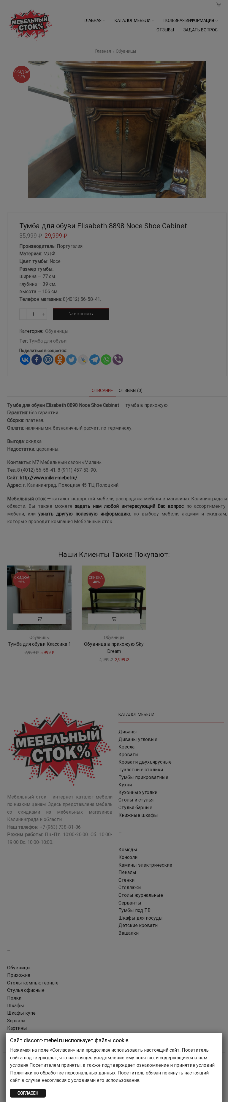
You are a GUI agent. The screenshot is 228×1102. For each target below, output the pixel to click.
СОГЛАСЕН (28, 1093)
